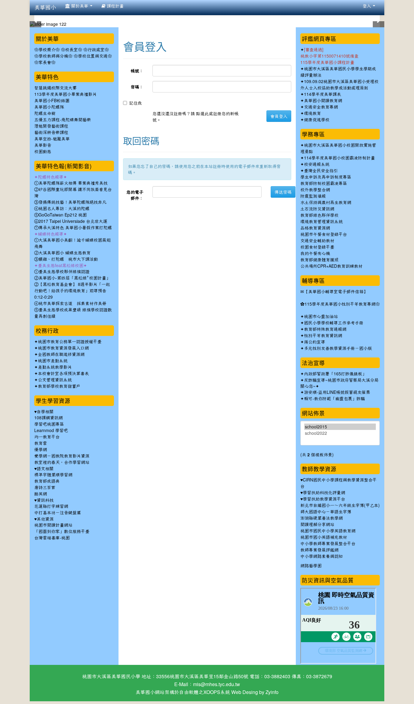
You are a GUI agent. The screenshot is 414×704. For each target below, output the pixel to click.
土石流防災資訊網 (317, 209)
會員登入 (278, 116)
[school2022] (340, 433)
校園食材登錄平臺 (317, 247)
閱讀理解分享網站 (317, 524)
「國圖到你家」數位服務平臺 (61, 531)
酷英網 (40, 494)
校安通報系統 (316, 164)
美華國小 (45, 7)
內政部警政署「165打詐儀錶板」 (335, 374)
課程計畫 (114, 6)
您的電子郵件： (134, 195)
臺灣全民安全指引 (321, 171)
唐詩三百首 (44, 487)
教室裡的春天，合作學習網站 (61, 462)
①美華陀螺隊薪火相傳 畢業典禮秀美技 (71, 183)
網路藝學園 (311, 566)
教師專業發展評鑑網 (319, 550)
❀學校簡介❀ (47, 50)
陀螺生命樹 (44, 113)
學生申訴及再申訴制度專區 (325, 177)
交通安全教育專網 (321, 107)
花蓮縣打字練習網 (51, 506)
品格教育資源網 (315, 228)
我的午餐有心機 (315, 253)
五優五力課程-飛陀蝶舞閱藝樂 (62, 120)
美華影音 (42, 145)
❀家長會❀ (44, 62)
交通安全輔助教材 (317, 241)
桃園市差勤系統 (53, 361)
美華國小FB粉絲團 (51, 101)
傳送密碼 (283, 192)
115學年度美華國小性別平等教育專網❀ (342, 304)
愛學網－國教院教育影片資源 (61, 456)
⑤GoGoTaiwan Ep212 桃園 (60, 215)
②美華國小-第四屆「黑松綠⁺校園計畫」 (72, 278)
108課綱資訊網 (48, 418)
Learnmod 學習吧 (51, 430)
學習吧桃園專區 (49, 424)
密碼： (137, 87)
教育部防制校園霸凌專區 (323, 183)
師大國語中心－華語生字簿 (325, 512)
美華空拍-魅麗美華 (52, 139)
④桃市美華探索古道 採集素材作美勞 (70, 303)
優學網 (40, 450)
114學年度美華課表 (322, 94)
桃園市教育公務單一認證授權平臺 (70, 342)
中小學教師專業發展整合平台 (328, 543)
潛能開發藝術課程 (51, 126)
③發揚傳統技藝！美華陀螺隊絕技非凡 (70, 202)
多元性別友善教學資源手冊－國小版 (338, 348)
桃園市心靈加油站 (321, 316)
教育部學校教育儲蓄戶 (59, 386)
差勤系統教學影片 (55, 367)
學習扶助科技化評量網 (324, 493)
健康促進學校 (316, 120)
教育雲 (40, 443)
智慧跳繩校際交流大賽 (55, 88)
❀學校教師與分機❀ (53, 56)
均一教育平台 (47, 437)
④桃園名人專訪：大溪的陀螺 (61, 208)
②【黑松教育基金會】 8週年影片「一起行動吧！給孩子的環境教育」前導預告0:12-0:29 (72, 290)
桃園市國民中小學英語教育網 (328, 531)
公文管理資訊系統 (55, 380)
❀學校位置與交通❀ (93, 56)
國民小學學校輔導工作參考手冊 (333, 323)
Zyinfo (272, 692)
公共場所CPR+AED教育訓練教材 (331, 266)
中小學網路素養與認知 (321, 556)
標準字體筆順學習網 (53, 475)
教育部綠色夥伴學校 (319, 215)
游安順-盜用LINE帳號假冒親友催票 (337, 392)
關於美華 (79, 6)
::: (124, 28)
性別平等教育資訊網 (323, 336)
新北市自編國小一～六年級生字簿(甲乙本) (340, 505)
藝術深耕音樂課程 (51, 132)
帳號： (137, 71)
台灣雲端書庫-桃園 (52, 538)
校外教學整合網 (315, 190)
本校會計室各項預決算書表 (63, 373)
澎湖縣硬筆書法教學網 (321, 518)
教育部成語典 (47, 481)
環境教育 (312, 113)
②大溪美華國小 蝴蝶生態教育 (62, 253)
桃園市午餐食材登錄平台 (323, 234)
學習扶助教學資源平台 (324, 499)
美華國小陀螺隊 (49, 107)
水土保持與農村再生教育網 (325, 202)
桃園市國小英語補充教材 (323, 537)
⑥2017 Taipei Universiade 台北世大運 (70, 221)
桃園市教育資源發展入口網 (63, 348)
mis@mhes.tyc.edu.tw (216, 684)
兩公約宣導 (314, 342)
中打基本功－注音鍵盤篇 (57, 513)
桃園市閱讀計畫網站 (53, 525)
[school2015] (340, 427)
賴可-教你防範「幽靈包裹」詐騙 (334, 399)
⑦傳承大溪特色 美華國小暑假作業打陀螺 (73, 228)
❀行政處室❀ (96, 50)
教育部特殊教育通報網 (325, 329)
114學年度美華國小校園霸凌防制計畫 (339, 158)
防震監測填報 (313, 196)
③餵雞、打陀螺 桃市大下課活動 (66, 259)
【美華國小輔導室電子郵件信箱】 (336, 292)
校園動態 (42, 151)
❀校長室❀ (71, 50)
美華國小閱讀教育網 (323, 101)
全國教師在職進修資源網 (61, 354)
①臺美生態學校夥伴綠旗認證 (61, 272)
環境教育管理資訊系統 (321, 222)
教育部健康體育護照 (319, 260)
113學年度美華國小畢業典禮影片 (65, 94)
